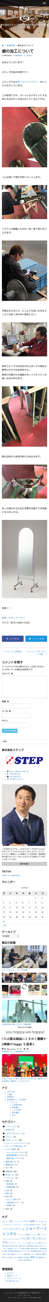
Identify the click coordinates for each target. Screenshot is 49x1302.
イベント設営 (28, 1221)
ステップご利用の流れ (14, 1146)
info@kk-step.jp (16, 779)
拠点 (7, 1196)
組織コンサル (13, 1257)
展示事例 (15, 1113)
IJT (7, 1221)
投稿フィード (12, 1276)
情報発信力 (9, 1165)
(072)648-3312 (15, 776)
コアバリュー (18, 1224)
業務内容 (38, 1254)
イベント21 (9, 1178)
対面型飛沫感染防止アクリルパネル (19, 1251)
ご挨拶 (9, 1094)
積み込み (5, 1257)
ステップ (17, 1239)
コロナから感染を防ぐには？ (32, 1224)
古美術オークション (13, 1248)
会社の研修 (5, 1246)
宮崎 (5, 1251)
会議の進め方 (30, 1246)
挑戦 (7, 1209)
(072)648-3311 (15, 774)
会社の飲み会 (14, 1246)
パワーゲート (13, 1243)
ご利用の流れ (17, 1105)
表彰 (32, 1257)
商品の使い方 (10, 1162)
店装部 (9, 1205)
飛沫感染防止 (27, 1260)
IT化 (10, 1221)
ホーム (14, 1102)
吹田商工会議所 (25, 1248)
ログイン (10, 1273)
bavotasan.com (35, 1297)
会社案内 (15, 1107)
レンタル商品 (10, 1149)
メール (6, 711)
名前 (5, 701)
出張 (7, 1190)
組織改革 (20, 1257)
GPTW (3, 1221)
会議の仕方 (22, 1246)
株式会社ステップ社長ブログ (24, 12)
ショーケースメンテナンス (15, 1143)
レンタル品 (16, 1110)
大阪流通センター (13, 1202)
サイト (5, 721)
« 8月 (4, 925)
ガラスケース (9, 1224)
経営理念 (26, 1257)
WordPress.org (13, 1281)
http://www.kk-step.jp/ (19, 771)
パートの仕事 (27, 1243)
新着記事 (18, 55)
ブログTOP (11, 1092)
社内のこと (9, 1175)
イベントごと (10, 1127)
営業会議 (9, 1184)
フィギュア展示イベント (39, 1243)
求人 (13, 1115)
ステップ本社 (11, 1199)
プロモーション (11, 1140)
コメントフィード (14, 1278)
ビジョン (8, 1137)
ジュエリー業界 (35, 1234)
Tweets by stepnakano (11, 875)
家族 (7, 1193)
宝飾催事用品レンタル (15, 1155)
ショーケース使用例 (24, 1234)
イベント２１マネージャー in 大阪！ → (36, 653)
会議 (7, 1181)
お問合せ (10, 1097)
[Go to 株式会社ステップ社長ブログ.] (3, 45)
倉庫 (36, 1246)
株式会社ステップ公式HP (16, 1100)
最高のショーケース (17, 1254)
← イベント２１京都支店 (12, 652)
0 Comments (28, 55)
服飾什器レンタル (13, 1158)
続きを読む (24, 864)
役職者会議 (10, 1187)
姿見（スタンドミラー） (27, 82)
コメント (7, 674)
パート (20, 1243)
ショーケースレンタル (15, 1152)
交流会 (8, 1130)
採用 (8, 1254)
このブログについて (13, 1133)
